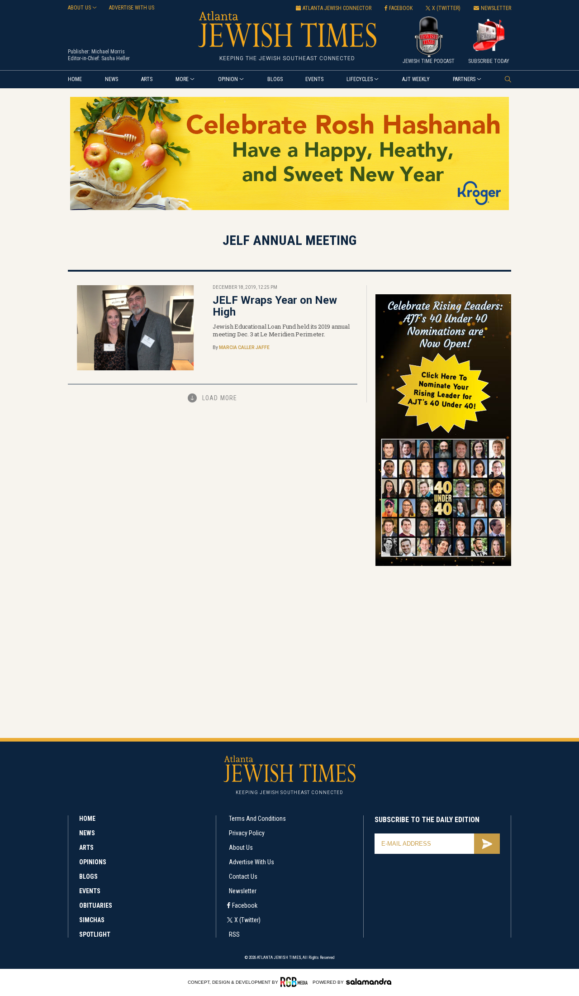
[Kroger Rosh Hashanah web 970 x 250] (289, 208)
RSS (234, 934)
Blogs (275, 79)
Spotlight (94, 934)
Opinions (92, 862)
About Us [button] (79, 8)
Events (314, 79)
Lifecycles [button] (359, 79)
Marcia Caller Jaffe (244, 347)
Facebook (244, 905)
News (111, 79)
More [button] (182, 79)
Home (75, 79)
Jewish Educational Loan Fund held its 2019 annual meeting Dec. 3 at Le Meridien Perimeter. (281, 330)
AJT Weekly (416, 79)
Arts (146, 79)
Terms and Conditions (257, 818)
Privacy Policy (247, 833)
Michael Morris (108, 51)
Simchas (91, 920)
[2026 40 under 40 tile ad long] (443, 564)
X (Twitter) (247, 920)
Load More (219, 398)
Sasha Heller (115, 58)
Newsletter (242, 891)
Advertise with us (131, 8)
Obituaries (95, 905)
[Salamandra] (368, 981)
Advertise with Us (251, 862)
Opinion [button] (228, 79)
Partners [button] (464, 79)
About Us (241, 847)
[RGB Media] (295, 982)
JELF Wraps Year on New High (275, 306)
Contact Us (243, 876)
